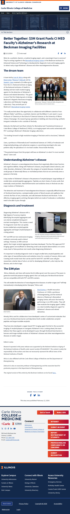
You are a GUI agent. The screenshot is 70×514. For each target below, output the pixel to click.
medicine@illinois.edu (12, 440)
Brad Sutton (41, 290)
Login (18, 509)
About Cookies (7, 503)
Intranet (55, 422)
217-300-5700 (10, 438)
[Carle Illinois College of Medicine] (11, 417)
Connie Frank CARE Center (57, 489)
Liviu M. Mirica (18, 77)
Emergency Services (55, 482)
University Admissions (8, 479)
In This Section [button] (6, 32)
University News (6, 486)
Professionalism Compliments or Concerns (58, 445)
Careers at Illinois (7, 483)
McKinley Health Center (56, 485)
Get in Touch (45, 412)
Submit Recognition (56, 454)
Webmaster (6, 509)
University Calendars (32, 486)
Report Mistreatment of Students (58, 435)
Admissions (28, 425)
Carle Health (29, 427)
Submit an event (58, 427)
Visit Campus (5, 490)
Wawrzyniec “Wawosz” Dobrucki (15, 80)
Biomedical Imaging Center (34, 60)
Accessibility (58, 504)
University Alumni (31, 479)
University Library (54, 493)
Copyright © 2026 (41, 504)
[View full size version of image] (50, 88)
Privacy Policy (23, 504)
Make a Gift (61, 412)
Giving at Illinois (30, 483)
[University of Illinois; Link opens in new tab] (8, 467)
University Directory (31, 490)
